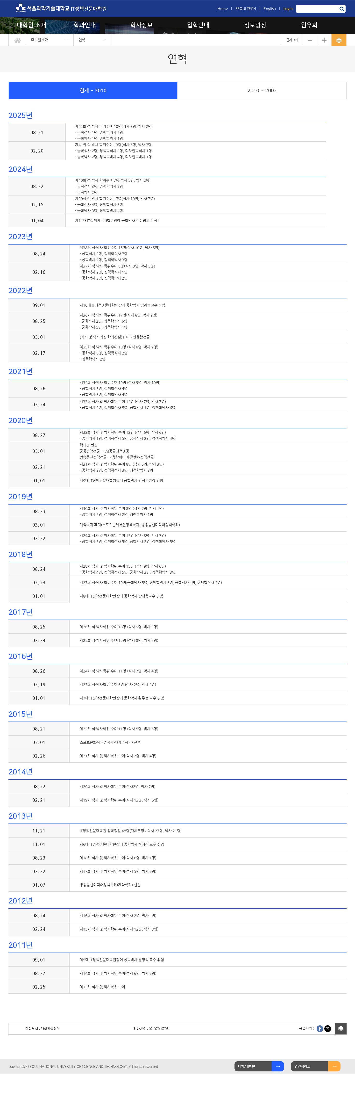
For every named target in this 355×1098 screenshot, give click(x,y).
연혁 (81, 40)
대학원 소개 (31, 25)
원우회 (309, 25)
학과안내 (85, 25)
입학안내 (198, 25)
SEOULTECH (245, 8)
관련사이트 (302, 1066)
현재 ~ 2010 (93, 90)
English (270, 8)
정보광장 (255, 25)
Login (288, 8)
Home (223, 8)
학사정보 (141, 25)
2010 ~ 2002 (262, 90)
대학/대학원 (246, 1066)
